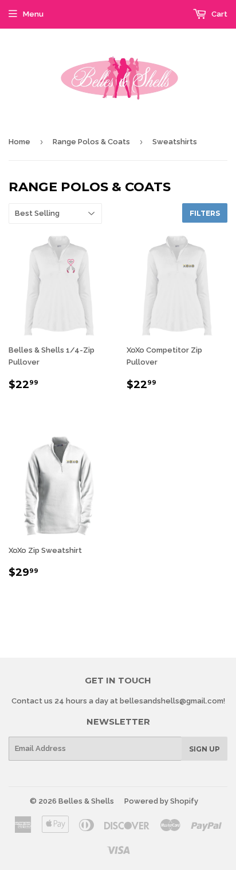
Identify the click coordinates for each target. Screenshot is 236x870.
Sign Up (204, 749)
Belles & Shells (86, 801)
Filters (205, 213)
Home (19, 141)
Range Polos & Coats (91, 141)
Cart (218, 14)
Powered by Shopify (161, 801)
